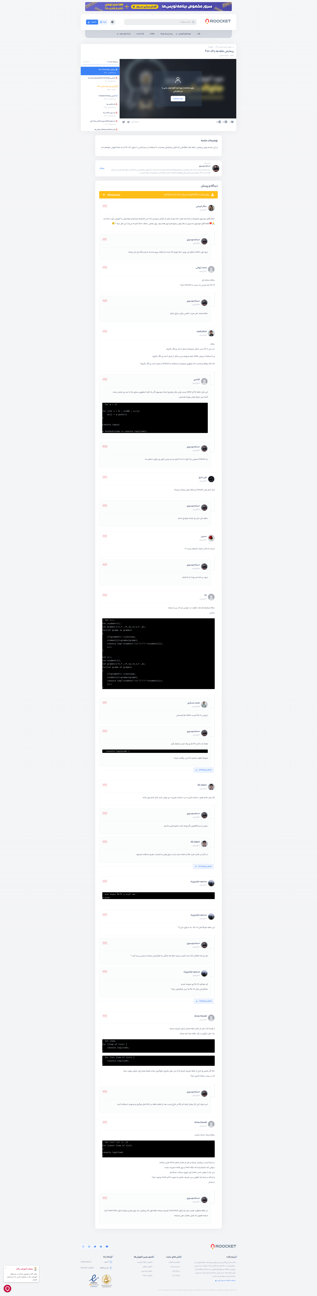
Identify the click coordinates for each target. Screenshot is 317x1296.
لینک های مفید (124, 33)
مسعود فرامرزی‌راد (198, 882)
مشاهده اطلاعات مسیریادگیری (226, 1281)
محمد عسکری (193, 703)
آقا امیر (197, 380)
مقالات (152, 33)
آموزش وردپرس (146, 1271)
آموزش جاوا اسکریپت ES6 (223, 47)
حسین (204, 536)
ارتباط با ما (176, 1275)
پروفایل (102, 168)
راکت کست (140, 33)
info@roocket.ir (86, 1262)
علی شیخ (203, 477)
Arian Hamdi (200, 1016)
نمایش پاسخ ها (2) (205, 769)
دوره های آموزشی (184, 33)
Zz (205, 595)
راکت (198, 33)
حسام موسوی (204, 166)
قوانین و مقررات (174, 1262)
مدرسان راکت (175, 1266)
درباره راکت (176, 1271)
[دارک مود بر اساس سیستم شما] (113, 22)
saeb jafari (202, 332)
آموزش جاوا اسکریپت (144, 1262)
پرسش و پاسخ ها (167, 33)
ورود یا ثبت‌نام (113, 194)
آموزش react (147, 1275)
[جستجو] (193, 22)
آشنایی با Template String (107, 96)
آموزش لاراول (147, 1266)
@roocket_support (87, 1268)
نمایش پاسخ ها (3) (205, 866)
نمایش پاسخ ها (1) (205, 1001)
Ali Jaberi (202, 785)
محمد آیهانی (201, 268)
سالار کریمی (201, 206)
